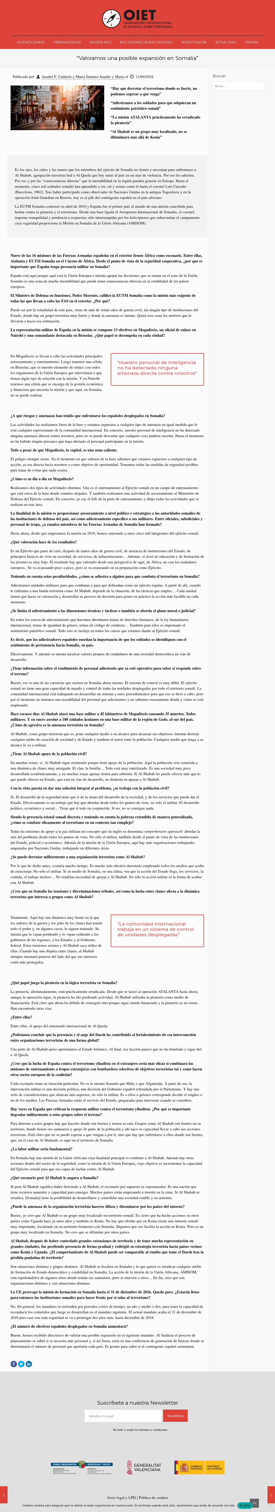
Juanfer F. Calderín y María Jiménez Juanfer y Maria (83, 76)
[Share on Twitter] (21, 1364)
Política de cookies (153, 1497)
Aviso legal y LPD (122, 1497)
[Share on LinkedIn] (29, 1364)
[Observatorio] (137, 18)
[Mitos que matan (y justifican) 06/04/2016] (4, 1494)
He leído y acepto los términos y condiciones (140, 1430)
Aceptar (245, 1505)
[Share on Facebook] (14, 1364)
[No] (269, 1505)
